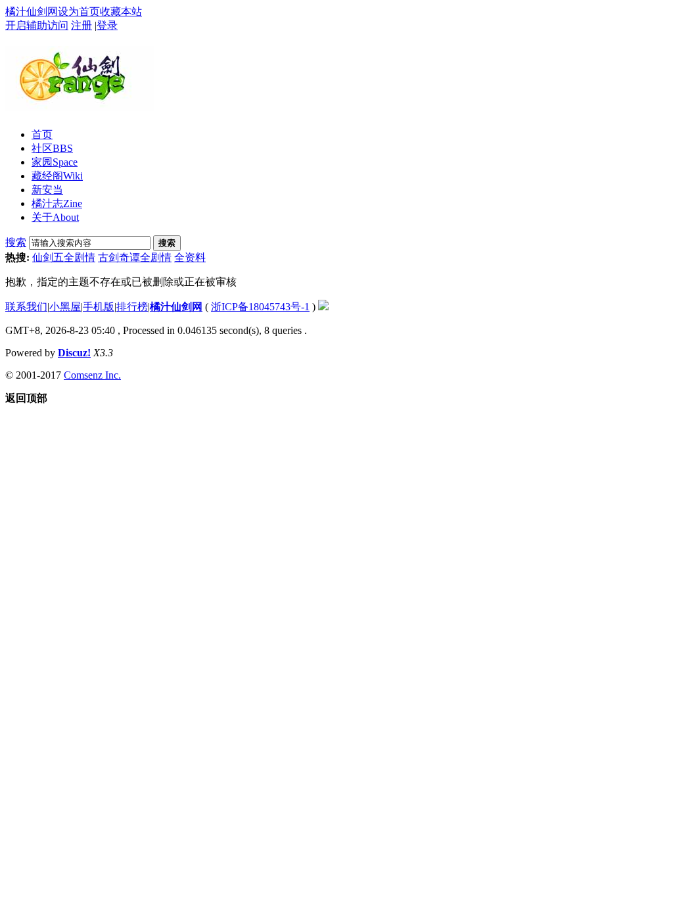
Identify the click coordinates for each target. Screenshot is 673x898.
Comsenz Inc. (92, 375)
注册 (81, 25)
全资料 (190, 257)
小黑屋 (65, 306)
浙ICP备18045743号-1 (260, 306)
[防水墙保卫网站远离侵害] (323, 306)
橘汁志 (57, 203)
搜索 (15, 242)
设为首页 (79, 11)
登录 (107, 25)
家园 (55, 162)
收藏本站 (121, 11)
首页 (42, 134)
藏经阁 (57, 175)
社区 (52, 148)
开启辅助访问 (36, 25)
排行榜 (132, 306)
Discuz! (74, 352)
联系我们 (26, 306)
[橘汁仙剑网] (79, 105)
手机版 (98, 306)
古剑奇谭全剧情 (135, 257)
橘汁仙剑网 (31, 11)
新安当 (47, 189)
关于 (55, 217)
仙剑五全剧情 (63, 257)
